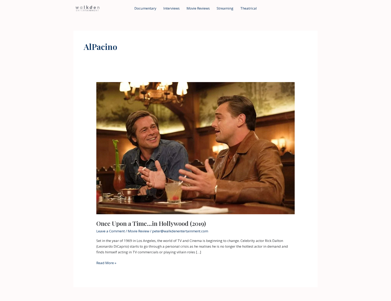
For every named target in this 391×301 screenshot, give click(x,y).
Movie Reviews (198, 8)
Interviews (171, 8)
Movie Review (138, 231)
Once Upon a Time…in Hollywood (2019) (151, 223)
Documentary (145, 8)
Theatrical (248, 8)
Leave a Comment (110, 231)
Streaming (225, 8)
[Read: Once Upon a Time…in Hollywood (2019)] (195, 147)
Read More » (106, 263)
